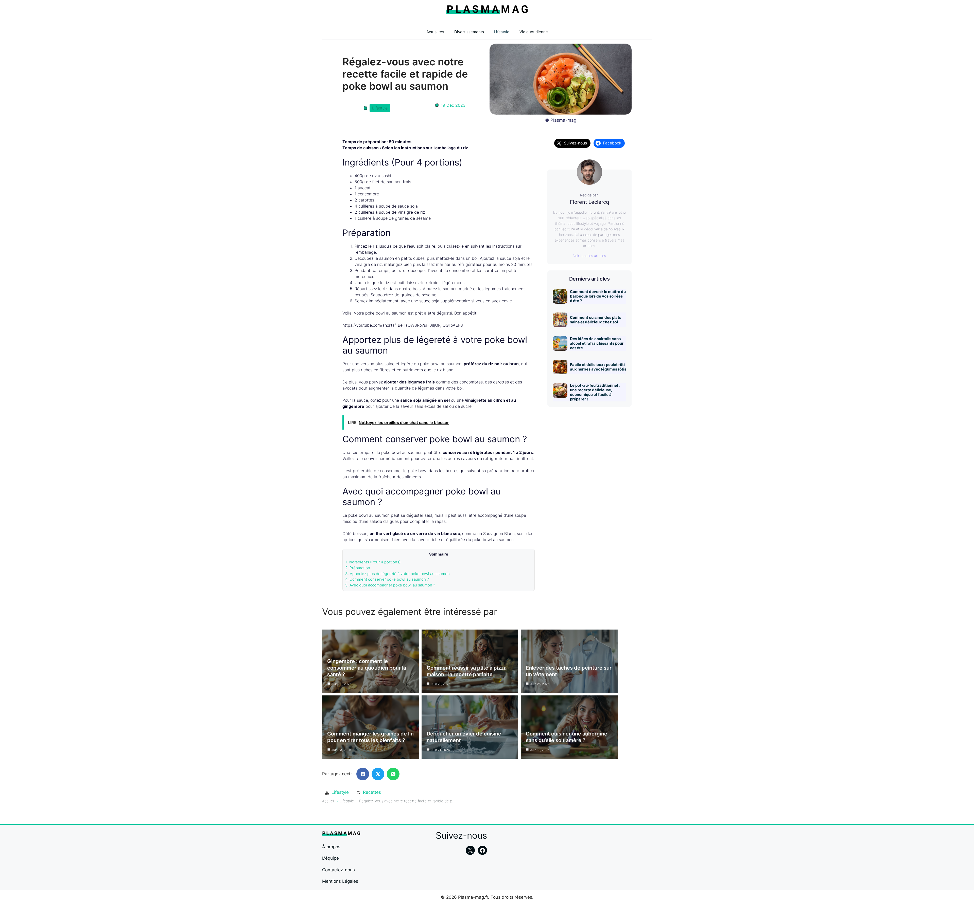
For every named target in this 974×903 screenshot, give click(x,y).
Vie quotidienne (533, 31)
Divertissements (469, 31)
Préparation (357, 567)
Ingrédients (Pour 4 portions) (373, 562)
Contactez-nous (338, 869)
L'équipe (330, 858)
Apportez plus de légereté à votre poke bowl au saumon (397, 573)
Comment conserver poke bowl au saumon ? (387, 579)
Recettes (372, 792)
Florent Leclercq (589, 202)
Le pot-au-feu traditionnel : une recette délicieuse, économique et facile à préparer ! (595, 392)
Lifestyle (501, 31)
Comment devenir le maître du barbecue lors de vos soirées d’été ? (598, 296)
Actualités (435, 31)
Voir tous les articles (589, 255)
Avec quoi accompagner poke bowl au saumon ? (390, 585)
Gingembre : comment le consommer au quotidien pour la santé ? (366, 667)
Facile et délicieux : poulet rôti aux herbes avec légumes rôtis (598, 367)
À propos (331, 846)
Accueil (328, 801)
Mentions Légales (340, 881)
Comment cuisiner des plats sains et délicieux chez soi (595, 319)
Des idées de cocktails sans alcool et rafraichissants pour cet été (596, 343)
